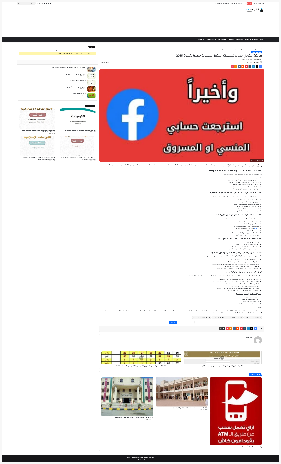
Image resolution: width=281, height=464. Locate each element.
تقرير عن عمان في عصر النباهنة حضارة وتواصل (76, 74)
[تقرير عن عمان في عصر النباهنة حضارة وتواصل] (91, 76)
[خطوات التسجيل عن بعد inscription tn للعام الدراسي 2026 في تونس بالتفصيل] (182, 391)
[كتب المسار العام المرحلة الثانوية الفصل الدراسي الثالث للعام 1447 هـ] (77, 118)
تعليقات (30, 62)
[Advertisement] (140, 26)
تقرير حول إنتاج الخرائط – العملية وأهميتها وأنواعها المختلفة (73, 87)
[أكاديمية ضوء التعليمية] (255, 10)
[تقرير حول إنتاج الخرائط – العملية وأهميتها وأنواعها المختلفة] (91, 89)
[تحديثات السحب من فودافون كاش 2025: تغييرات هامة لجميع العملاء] (236, 411)
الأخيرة (57, 62)
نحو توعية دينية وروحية (211, 39)
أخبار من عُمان (201, 39)
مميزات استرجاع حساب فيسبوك (201, 317)
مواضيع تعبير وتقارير (222, 39)
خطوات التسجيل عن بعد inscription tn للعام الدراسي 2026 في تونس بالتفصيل (190, 408)
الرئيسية (261, 39)
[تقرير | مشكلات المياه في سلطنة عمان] (91, 82)
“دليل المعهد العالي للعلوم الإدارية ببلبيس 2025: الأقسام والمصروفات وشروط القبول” (134, 418)
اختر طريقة (256, 228)
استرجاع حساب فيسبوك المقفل (252, 317)
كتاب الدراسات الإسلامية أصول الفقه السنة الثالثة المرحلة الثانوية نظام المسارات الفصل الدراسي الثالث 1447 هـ (77, 158)
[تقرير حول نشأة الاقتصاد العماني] (91, 95)
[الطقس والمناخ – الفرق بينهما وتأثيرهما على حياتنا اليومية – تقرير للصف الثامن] (91, 69)
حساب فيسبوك (249, 164)
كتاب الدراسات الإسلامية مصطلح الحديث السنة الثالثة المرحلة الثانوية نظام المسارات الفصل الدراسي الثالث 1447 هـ (39, 158)
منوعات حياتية (254, 49)
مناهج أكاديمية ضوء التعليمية (252, 39)
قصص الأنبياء (231, 39)
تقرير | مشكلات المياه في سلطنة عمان (77, 81)
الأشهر (84, 62)
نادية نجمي (257, 62)
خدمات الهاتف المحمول (245, 49)
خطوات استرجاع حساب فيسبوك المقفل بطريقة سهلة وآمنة (226, 317)
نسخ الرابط (173, 322)
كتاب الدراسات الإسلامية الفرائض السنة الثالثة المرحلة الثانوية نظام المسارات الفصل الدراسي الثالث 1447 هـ (38, 131)
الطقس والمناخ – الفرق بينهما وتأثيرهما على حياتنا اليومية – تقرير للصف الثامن (69, 67)
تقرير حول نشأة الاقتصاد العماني (79, 94)
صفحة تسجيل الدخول (250, 178)
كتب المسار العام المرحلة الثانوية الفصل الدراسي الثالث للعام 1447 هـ (80, 130)
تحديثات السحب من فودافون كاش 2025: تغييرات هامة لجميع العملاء (246, 446)
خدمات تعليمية (240, 39)
